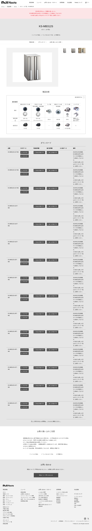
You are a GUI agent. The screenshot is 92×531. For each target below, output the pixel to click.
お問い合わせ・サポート (45, 489)
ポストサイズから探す (8, 514)
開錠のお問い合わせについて (45, 504)
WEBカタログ (6, 507)
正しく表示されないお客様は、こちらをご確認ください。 (46, 421)
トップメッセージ (78, 496)
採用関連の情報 (24, 501)
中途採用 (58, 502)
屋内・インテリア (7, 501)
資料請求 (41, 506)
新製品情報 (5, 523)
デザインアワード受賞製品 (9, 515)
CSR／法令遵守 (77, 505)
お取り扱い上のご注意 (44, 495)
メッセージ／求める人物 (61, 492)
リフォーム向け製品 (7, 512)
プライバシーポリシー (70, 521)
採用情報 (58, 489)
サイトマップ (54, 521)
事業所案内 (76, 501)
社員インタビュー (60, 494)
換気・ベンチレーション (8, 502)
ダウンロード (6, 520)
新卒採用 (58, 501)
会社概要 (76, 500)
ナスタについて (78, 493)
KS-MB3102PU (33, 13)
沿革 (75, 503)
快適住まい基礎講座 (43, 499)
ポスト (15, 6)
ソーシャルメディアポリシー (82, 521)
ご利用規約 (60, 521)
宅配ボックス (6, 494)
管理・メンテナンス (7, 504)
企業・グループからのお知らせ (28, 499)
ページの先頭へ (89, 528)
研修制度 (58, 497)
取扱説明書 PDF (40, 152)
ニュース (23, 489)
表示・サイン (6, 499)
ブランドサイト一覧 (7, 521)
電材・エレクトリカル (8, 495)
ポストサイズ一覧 (46, 15)
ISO (75, 507)
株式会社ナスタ (8, 2)
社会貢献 (76, 489)
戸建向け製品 (6, 508)
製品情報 (9, 6)
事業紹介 (76, 498)
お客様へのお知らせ (25, 494)
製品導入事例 (6, 510)
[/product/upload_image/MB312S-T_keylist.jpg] (46, 114)
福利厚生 (58, 499)
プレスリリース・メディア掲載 (28, 497)
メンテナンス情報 (43, 494)
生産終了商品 (6, 517)
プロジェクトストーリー (61, 495)
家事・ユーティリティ (8, 497)
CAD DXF (25, 156)
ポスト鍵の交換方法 (43, 497)
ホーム (2, 6)
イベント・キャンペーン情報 (27, 495)
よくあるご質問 (42, 492)
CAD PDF (25, 152)
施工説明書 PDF (53, 152)
